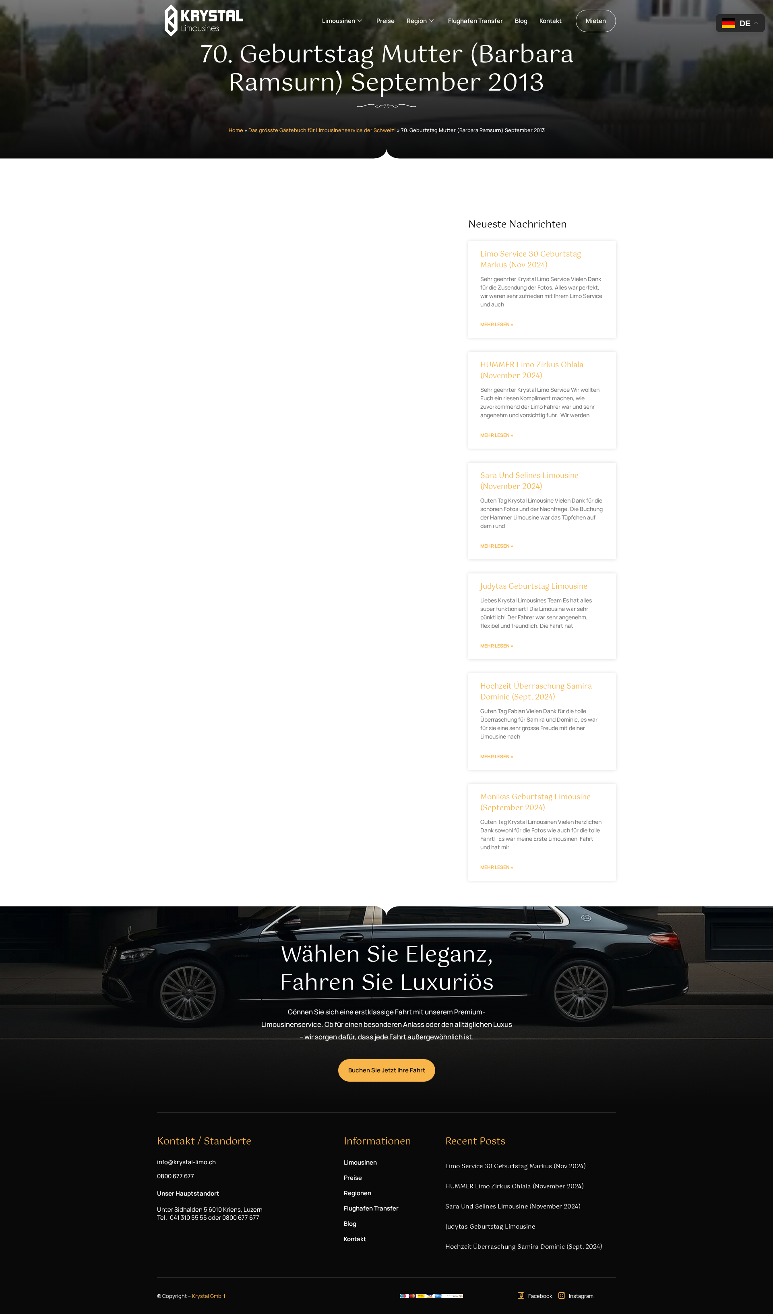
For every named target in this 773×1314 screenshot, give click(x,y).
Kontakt (550, 21)
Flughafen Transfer (475, 21)
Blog (521, 21)
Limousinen (338, 21)
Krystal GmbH (208, 1296)
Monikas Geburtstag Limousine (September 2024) (535, 802)
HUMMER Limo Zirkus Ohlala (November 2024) (531, 370)
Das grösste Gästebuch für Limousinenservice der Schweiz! (322, 130)
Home (236, 130)
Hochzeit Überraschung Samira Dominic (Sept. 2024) (536, 692)
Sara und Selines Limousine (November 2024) (529, 481)
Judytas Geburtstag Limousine (533, 587)
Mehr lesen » (496, 324)
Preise (385, 21)
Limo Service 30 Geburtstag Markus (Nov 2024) (530, 259)
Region (417, 21)
